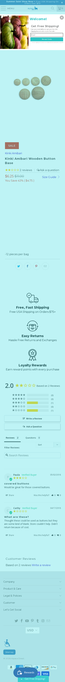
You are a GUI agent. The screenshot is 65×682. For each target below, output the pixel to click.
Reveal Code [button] (47, 39)
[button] (62, 17)
